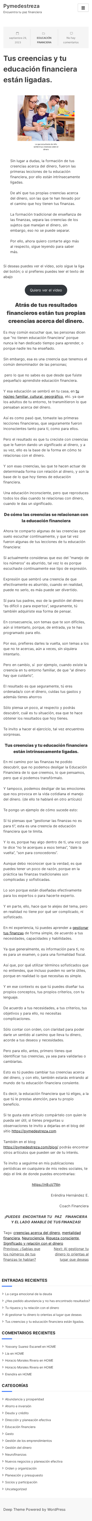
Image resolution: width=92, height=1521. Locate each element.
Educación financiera (20, 1427)
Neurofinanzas (15, 1454)
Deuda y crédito (17, 1413)
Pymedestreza (21, 6)
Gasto (9, 1434)
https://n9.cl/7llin (46, 1184)
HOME (51, 1346)
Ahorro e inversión (18, 1406)
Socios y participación (21, 1482)
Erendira (11, 1374)
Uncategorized (16, 1489)
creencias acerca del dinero (36, 1232)
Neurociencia (33, 1238)
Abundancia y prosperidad (24, 1399)
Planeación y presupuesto (24, 1475)
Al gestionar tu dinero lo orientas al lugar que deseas (43, 1315)
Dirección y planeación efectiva (28, 1420)
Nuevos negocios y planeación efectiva (34, 1461)
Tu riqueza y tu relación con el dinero (32, 1308)
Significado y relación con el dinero (33, 1243)
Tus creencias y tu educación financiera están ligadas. (44, 1321)
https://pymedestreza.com (34, 1131)
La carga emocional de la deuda (28, 1294)
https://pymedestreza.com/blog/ (30, 1147)
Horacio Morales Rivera (22, 1360)
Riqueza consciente (62, 1238)
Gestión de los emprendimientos (28, 1441)
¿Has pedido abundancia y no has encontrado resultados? (47, 1301)
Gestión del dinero (18, 1447)
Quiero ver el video (46, 290)
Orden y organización (21, 1468)
